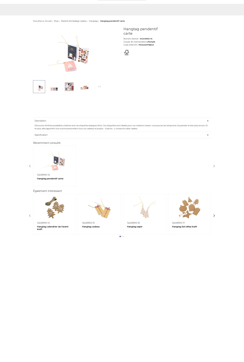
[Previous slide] (30, 166)
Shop (56, 21)
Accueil (48, 21)
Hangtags (93, 21)
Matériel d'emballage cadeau (74, 21)
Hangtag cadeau (91, 226)
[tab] (120, 236)
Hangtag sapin (134, 226)
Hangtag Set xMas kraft (184, 226)
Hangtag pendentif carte (50, 178)
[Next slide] (214, 166)
